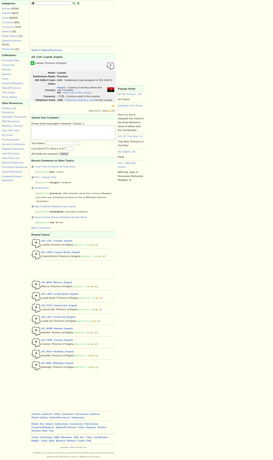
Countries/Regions (12, 83)
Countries (7, 22)
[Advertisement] (15, 225)
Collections (61, 424)
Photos (101, 427)
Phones (71, 441)
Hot (42, 424)
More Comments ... (42, 228)
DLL (82, 437)
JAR (76, 437)
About (49, 424)
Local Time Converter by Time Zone (55, 166)
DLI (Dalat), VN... (128, 151)
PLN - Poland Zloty (45, 177)
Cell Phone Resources (15, 167)
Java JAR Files (10, 130)
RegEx (35, 441)
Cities (5, 18)
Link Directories (11, 153)
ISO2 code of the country (77, 92)
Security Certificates (13, 144)
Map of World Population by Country (55, 206)
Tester (35, 437)
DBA (57, 437)
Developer (46, 437)
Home (34, 50)
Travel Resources (12, 172)
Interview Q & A (10, 158)
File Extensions (11, 140)
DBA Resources (11, 121)
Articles (36, 431)
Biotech (60, 441)
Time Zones (8, 92)
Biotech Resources (12, 162)
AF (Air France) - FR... (130, 94)
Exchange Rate (10, 60)
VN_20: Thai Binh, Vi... (131, 136)
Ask (51, 431)
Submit (64, 154)
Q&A (51, 441)
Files (89, 437)
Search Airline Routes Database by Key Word (60, 217)
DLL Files (7, 135)
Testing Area (42, 188)
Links (44, 441)
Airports (6, 13)
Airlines (6, 8)
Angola (61, 87)
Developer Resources (14, 117)
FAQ (88, 441)
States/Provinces (11, 41)
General (6, 31)
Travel (81, 441)
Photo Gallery (9, 36)
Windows (66, 437)
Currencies (8, 27)
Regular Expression (13, 149)
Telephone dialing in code (80, 100)
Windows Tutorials (12, 126)
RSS (44, 431)
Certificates (101, 437)
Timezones (8, 49)
